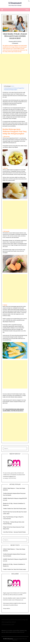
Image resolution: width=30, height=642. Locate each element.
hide (12, 86)
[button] (29, 1)
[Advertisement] (15, 69)
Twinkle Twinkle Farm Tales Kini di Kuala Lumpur (14, 508)
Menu (27, 9)
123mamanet (15, 3)
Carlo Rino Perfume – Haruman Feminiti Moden (14, 532)
